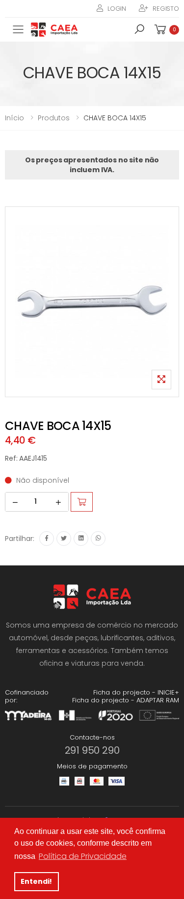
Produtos (54, 118)
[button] (139, 31)
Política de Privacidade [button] (83, 856)
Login (116, 8)
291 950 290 (92, 750)
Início (14, 118)
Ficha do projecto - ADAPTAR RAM (125, 700)
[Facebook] (46, 538)
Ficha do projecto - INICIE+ (136, 692)
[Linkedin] (81, 538)
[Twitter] (63, 538)
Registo (166, 8)
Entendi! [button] (36, 881)
